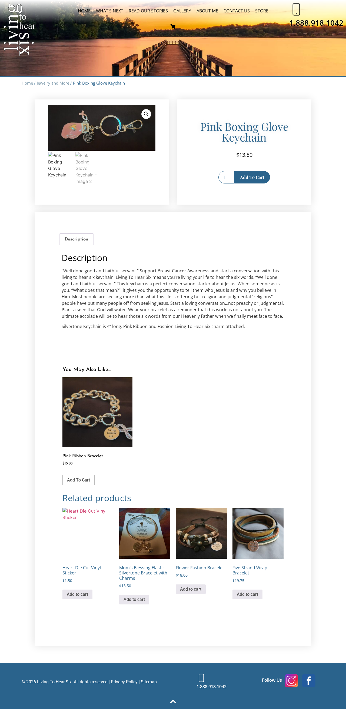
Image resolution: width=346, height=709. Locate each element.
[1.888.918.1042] (296, 9)
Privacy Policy (124, 681)
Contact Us (237, 11)
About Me (207, 11)
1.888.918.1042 (316, 23)
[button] (146, 114)
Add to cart (252, 177)
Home (84, 11)
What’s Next (109, 11)
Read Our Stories (148, 11)
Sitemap (149, 681)
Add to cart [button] (78, 480)
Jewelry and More (53, 83)
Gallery (182, 11)
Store (261, 11)
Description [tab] (76, 239)
